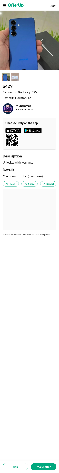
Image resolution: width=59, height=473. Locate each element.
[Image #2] (15, 77)
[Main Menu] (5, 5)
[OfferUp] (16, 5)
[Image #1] (6, 77)
